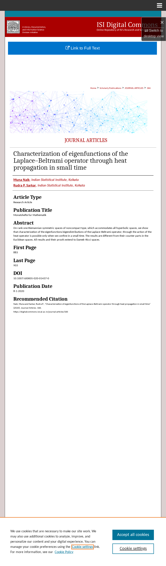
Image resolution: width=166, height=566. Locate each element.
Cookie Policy (64, 552)
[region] (83, 541)
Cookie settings (82, 547)
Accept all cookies (133, 535)
